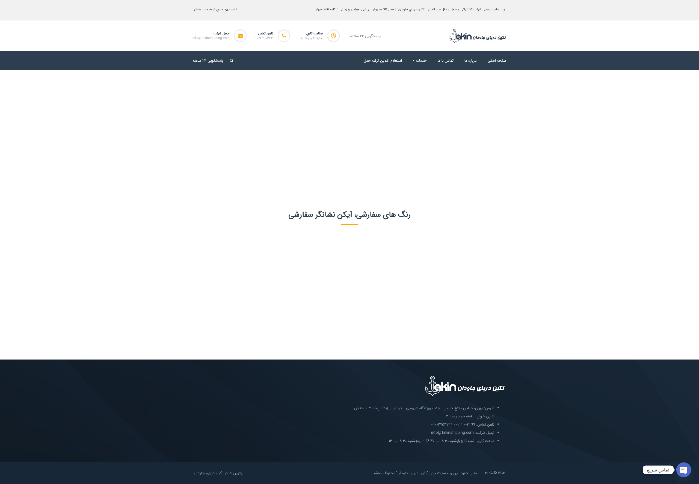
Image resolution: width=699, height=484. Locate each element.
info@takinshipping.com (211, 38)
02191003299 (465, 424)
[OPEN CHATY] (683, 469)
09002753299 (441, 424)
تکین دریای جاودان (412, 473)
